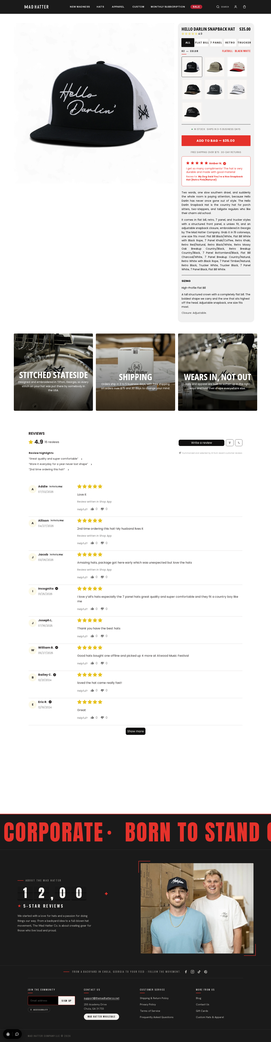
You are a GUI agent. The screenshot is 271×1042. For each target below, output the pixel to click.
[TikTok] (199, 972)
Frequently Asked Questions (156, 1017)
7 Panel (216, 42)
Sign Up (67, 1000)
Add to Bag (216, 140)
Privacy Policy (148, 1004)
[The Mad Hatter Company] (42, 7)
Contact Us (202, 1004)
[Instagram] (192, 972)
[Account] (235, 7)
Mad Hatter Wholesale (101, 1016)
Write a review (201, 443)
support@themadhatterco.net (101, 998)
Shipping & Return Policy (154, 998)
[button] (190, 34)
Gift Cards (202, 1011)
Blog (198, 998)
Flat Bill (202, 42)
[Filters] (230, 442)
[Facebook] (186, 972)
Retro (230, 42)
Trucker (244, 42)
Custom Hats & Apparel (210, 1017)
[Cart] (244, 7)
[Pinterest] (206, 972)
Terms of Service (150, 1011)
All (187, 42)
